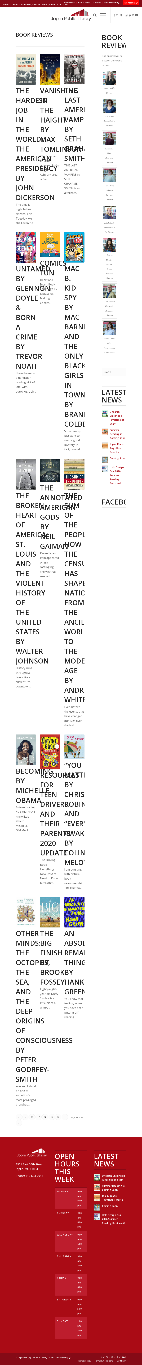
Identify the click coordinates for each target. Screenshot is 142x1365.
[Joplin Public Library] (71, 15)
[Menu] (101, 15)
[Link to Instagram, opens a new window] (126, 15)
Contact (97, 2)
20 (58, 1117)
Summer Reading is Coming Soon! (118, 434)
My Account (130, 2)
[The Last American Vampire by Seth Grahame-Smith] (74, 69)
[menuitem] (70, 2)
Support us (69, 2)
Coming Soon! (118, 458)
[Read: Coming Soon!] (105, 459)
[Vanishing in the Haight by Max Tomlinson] (50, 69)
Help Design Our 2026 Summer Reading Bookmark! (117, 475)
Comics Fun (53, 268)
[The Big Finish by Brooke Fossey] (50, 912)
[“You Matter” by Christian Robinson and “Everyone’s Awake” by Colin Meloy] (74, 746)
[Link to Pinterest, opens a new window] (131, 15)
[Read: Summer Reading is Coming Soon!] (105, 431)
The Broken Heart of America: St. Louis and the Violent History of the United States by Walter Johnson (32, 578)
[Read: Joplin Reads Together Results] (105, 445)
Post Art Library (111, 2)
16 (32, 1117)
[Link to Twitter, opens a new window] (121, 15)
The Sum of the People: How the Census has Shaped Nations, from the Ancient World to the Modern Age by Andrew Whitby (80, 597)
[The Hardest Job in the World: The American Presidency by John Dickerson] (26, 69)
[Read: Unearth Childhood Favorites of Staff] (105, 413)
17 (39, 1117)
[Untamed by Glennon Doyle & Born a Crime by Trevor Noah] (26, 247)
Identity (64, 1357)
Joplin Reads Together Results (117, 448)
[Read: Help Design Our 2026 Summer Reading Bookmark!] (105, 468)
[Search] (93, 15)
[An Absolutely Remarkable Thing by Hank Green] (74, 912)
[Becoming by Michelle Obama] (26, 749)
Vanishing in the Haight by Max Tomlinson (61, 120)
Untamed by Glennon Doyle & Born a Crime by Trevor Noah (33, 317)
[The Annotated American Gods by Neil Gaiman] (50, 470)
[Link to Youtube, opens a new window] (136, 15)
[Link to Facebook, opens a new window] (115, 15)
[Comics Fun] (50, 244)
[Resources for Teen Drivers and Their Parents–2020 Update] (50, 751)
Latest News (84, 2)
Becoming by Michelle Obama (34, 785)
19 (52, 1117)
